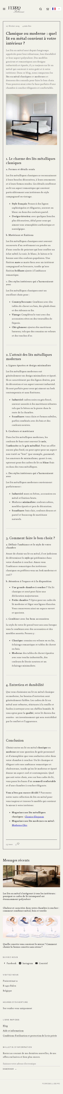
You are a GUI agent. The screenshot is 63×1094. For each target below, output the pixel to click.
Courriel (43, 963)
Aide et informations (13, 1030)
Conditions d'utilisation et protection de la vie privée (30, 1035)
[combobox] (56, 9)
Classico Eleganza (34, 816)
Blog (5, 1025)
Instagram (28, 963)
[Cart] (47, 9)
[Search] (40, 9)
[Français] (56, 9)
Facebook (11, 963)
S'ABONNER (8, 1069)
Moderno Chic (19, 825)
